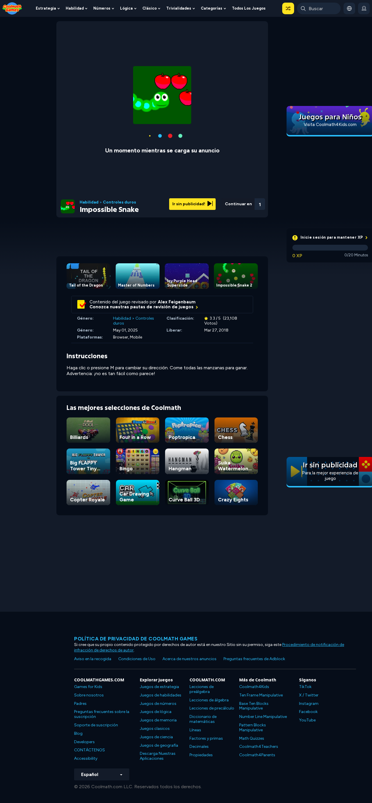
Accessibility (85, 758)
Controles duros (119, 202)
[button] (288, 8)
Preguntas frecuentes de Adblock (254, 658)
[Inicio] (12, 8)
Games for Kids (88, 686)
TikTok (305, 686)
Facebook (308, 711)
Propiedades (201, 754)
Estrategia (46, 8)
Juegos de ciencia (156, 736)
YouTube (307, 720)
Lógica (126, 8)
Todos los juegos (249, 8)
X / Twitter (309, 695)
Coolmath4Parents (257, 754)
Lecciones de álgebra (209, 700)
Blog (78, 733)
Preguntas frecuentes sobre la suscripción (101, 714)
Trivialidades (178, 8)
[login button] (364, 8)
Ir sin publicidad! (189, 203)
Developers (84, 741)
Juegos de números (158, 703)
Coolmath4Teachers (258, 746)
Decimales (199, 746)
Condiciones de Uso (136, 658)
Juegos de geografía (159, 745)
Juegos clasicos (155, 728)
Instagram (309, 703)
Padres (80, 703)
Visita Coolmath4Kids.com (330, 124)
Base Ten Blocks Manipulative (254, 706)
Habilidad (75, 8)
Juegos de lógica (155, 711)
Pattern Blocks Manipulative (252, 727)
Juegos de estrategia (159, 686)
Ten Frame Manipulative (261, 695)
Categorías (211, 8)
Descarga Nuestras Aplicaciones (158, 756)
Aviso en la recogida (92, 658)
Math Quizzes (251, 738)
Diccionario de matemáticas (203, 719)
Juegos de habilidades (160, 695)
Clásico (149, 8)
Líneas (195, 730)
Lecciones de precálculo (211, 708)
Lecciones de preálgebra (201, 689)
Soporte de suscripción (96, 725)
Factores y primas (206, 738)
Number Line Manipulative (263, 716)
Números (101, 8)
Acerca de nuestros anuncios (189, 658)
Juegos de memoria (158, 720)
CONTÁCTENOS (89, 750)
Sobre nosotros (89, 695)
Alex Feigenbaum (177, 302)
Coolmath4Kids (254, 686)
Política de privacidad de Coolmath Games (135, 639)
